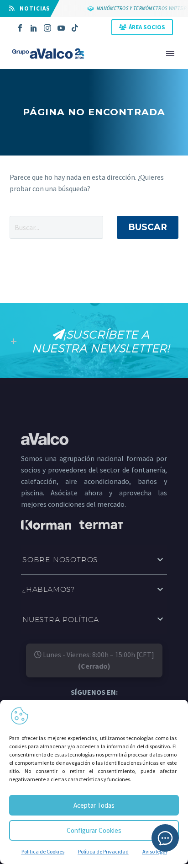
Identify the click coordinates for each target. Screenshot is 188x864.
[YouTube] (61, 28)
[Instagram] (47, 28)
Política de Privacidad (103, 851)
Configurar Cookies (94, 830)
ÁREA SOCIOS (147, 27)
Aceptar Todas (94, 805)
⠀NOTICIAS (32, 8)
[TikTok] (75, 28)
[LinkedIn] (34, 28)
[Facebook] (20, 28)
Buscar (147, 227)
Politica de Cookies (42, 851)
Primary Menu (170, 53)
